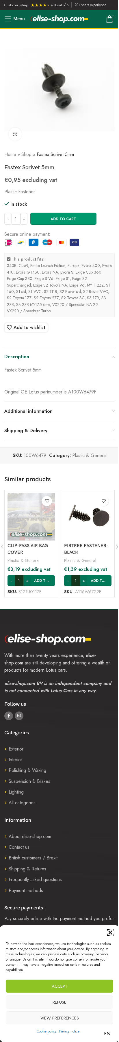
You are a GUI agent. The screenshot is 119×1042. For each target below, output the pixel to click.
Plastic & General (89, 455)
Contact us (19, 847)
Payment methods (26, 890)
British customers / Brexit (33, 858)
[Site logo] (59, 18)
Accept (60, 986)
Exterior (16, 749)
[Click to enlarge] (15, 134)
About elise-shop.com (30, 836)
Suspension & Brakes (29, 781)
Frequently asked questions (35, 879)
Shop (26, 154)
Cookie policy (46, 1031)
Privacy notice (69, 1031)
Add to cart (63, 219)
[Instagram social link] (19, 716)
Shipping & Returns (27, 868)
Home (10, 154)
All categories (22, 802)
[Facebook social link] (8, 716)
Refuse (59, 1002)
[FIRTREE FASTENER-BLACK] (87, 516)
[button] (110, 932)
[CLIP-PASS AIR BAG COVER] (31, 516)
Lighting (16, 792)
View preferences (59, 1018)
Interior (15, 759)
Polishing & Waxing (27, 770)
